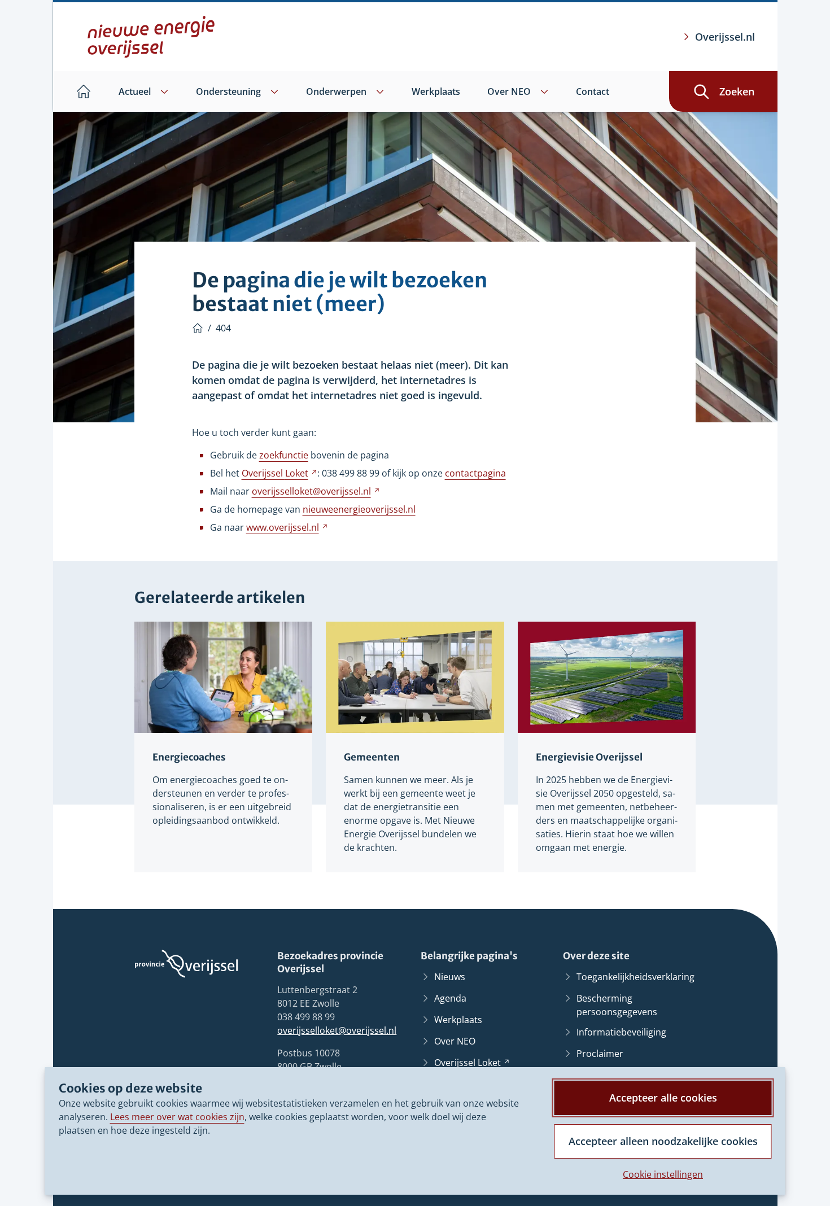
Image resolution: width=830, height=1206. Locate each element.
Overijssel (279, 473)
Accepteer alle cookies (663, 1097)
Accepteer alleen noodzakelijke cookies (663, 1141)
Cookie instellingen (663, 1174)
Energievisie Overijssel (589, 757)
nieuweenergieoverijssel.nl (359, 509)
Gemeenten (372, 757)
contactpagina (475, 473)
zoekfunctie (283, 455)
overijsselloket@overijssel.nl (336, 1030)
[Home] (197, 328)
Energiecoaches (189, 757)
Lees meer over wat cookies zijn (177, 1117)
